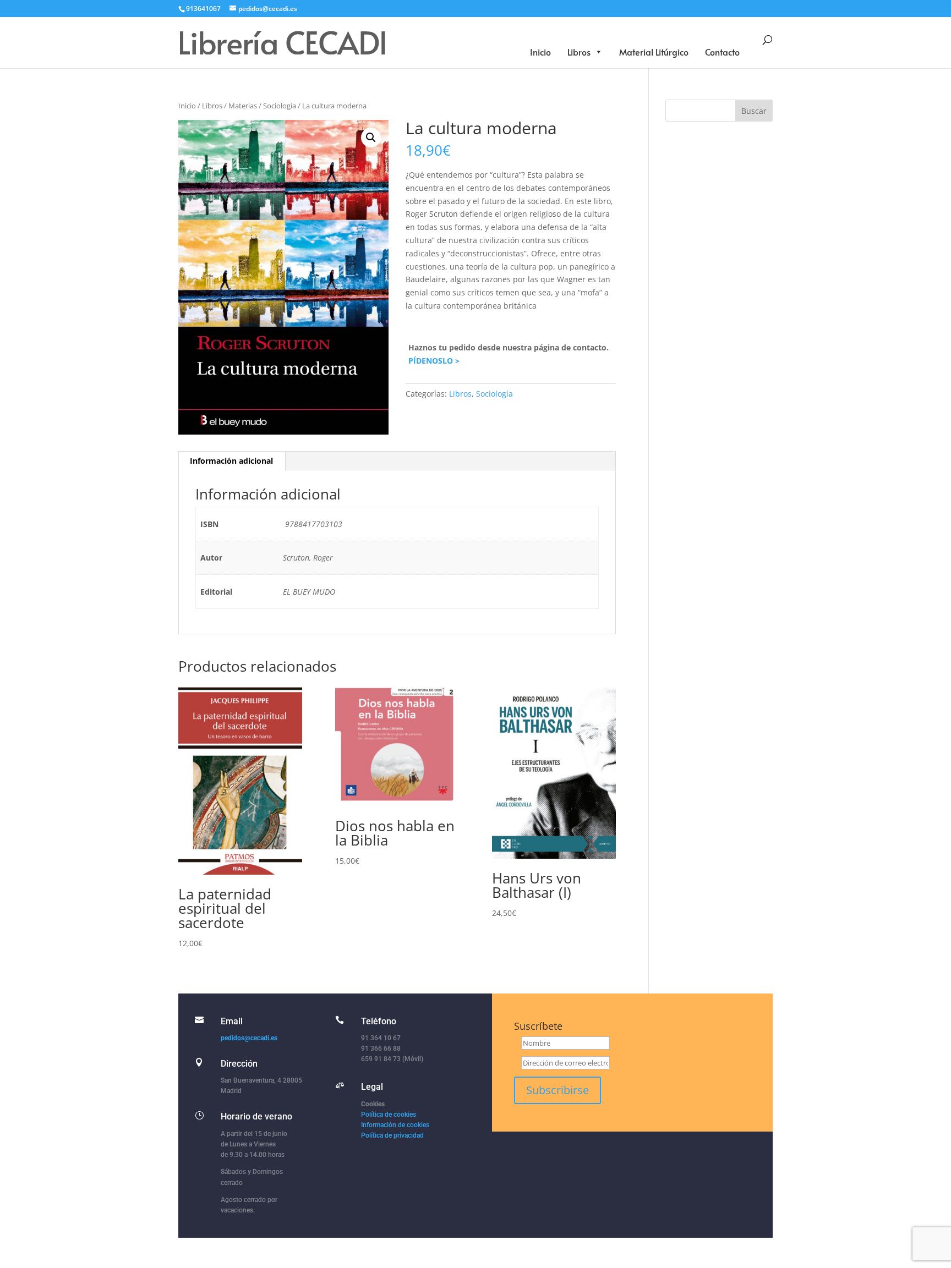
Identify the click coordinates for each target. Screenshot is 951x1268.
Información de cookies (395, 1125)
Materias (242, 106)
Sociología (279, 106)
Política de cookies (388, 1114)
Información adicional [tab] (231, 460)
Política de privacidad (392, 1135)
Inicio (540, 52)
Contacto (722, 52)
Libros (579, 52)
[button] (371, 137)
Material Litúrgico (653, 52)
